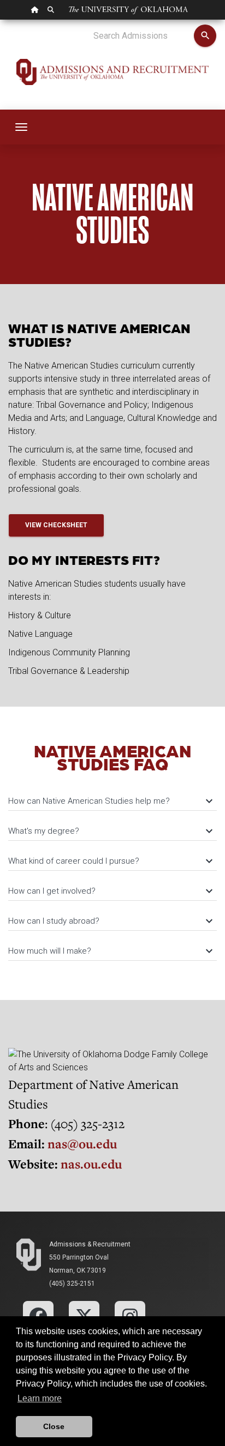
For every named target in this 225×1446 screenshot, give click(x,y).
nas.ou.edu (91, 1163)
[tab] (112, 796)
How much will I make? (109, 950)
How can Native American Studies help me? (109, 801)
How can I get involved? (109, 890)
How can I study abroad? (109, 920)
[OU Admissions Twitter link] (84, 1315)
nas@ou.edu (82, 1143)
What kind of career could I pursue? (109, 860)
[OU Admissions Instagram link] (130, 1315)
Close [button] (53, 1426)
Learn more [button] (39, 1398)
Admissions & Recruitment (90, 1244)
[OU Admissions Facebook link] (38, 1315)
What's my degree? (109, 831)
